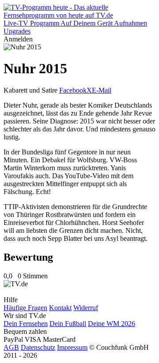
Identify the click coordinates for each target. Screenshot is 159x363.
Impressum (72, 347)
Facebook (73, 90)
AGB (11, 347)
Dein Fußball (67, 323)
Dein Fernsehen (26, 323)
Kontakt (60, 307)
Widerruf (85, 307)
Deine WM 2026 (111, 323)
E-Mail (101, 90)
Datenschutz (38, 347)
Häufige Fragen (25, 307)
